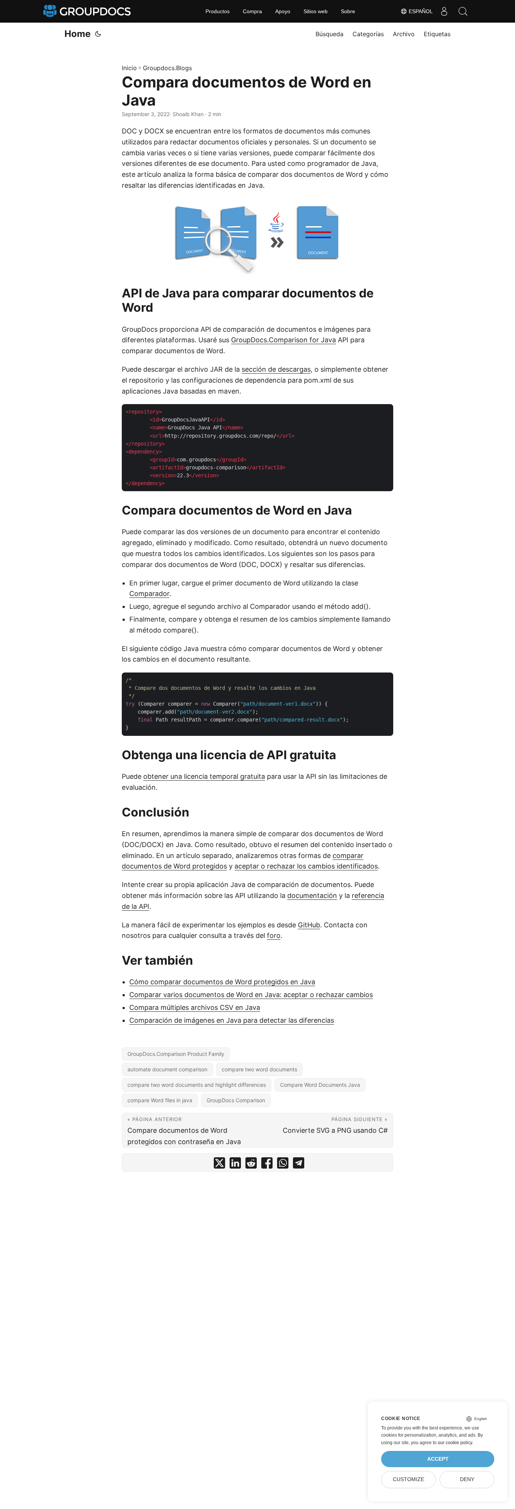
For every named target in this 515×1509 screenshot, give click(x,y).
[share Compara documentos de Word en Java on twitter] (219, 1164)
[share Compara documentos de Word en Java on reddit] (251, 1164)
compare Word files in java (159, 1100)
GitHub (309, 925)
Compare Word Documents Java (320, 1085)
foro (273, 935)
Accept (438, 1459)
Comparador (149, 593)
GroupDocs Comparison (236, 1100)
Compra (252, 11)
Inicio (129, 68)
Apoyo (282, 11)
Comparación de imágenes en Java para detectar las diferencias (231, 1020)
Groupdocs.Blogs (167, 68)
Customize (408, 1479)
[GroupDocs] (88, 11)
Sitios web (315, 11)
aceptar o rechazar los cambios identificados (306, 866)
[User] (444, 11)
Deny (467, 1479)
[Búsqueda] (463, 11)
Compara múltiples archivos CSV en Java (194, 1007)
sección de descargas (276, 369)
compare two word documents (259, 1069)
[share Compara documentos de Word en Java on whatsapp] (282, 1164)
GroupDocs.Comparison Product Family (175, 1054)
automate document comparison (167, 1069)
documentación (312, 895)
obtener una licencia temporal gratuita (204, 776)
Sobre (348, 11)
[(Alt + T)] (98, 34)
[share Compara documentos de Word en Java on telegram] (298, 1164)
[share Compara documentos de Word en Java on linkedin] (235, 1164)
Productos (217, 11)
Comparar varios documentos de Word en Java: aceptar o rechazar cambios (251, 995)
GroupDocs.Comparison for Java (283, 340)
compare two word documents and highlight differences (196, 1085)
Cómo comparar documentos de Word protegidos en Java (222, 982)
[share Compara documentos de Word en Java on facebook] (267, 1164)
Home (77, 33)
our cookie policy (455, 1442)
